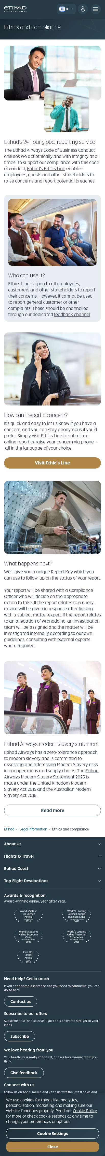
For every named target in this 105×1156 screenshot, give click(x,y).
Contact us (20, 1001)
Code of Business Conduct (69, 150)
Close (52, 1147)
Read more (71, 810)
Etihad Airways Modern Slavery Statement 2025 (51, 774)
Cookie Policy (85, 1110)
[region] (52, 1124)
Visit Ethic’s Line (68, 463)
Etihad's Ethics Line (46, 168)
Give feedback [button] (23, 1073)
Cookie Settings (52, 1133)
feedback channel (72, 314)
